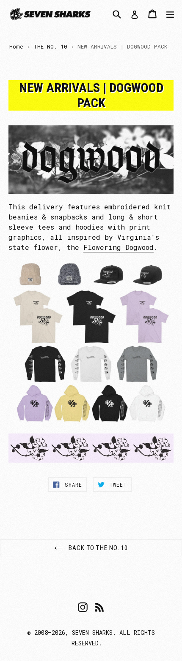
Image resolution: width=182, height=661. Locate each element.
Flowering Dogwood (118, 247)
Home (16, 46)
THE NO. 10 (50, 46)
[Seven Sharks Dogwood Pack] (91, 343)
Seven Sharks (92, 632)
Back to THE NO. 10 (97, 548)
